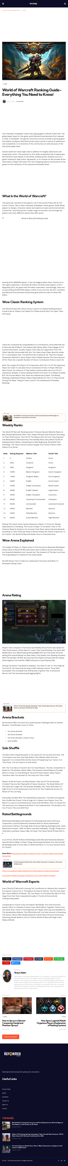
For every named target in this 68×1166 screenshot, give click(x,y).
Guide (5, 84)
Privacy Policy (6, 1089)
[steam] (64, 1161)
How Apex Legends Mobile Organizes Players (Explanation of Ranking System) (51, 1023)
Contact (4, 1108)
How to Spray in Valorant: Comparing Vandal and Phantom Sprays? (14, 1023)
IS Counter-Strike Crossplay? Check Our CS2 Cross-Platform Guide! (28, 875)
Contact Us (5, 1101)
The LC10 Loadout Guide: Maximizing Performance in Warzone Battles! (30, 871)
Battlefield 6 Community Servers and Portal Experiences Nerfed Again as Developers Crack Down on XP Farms (37, 1123)
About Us (5, 1104)
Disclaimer (5, 1097)
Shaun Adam (20, 972)
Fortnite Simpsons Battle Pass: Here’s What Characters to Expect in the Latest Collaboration (37, 1147)
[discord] (62, 1161)
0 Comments (20, 101)
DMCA (4, 1093)
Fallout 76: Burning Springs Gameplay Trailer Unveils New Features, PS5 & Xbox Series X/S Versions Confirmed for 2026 (37, 1135)
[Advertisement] (34, 28)
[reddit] (59, 1161)
